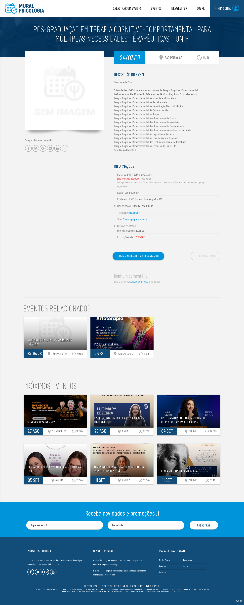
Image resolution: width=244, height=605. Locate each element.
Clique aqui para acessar (135, 219)
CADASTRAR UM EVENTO (127, 8)
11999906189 (134, 212)
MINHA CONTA (223, 8)
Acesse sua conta (139, 281)
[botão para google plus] (45, 572)
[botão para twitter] (38, 572)
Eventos (162, 566)
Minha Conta (164, 560)
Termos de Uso (136, 586)
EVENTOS (156, 8)
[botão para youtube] (53, 572)
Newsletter (187, 560)
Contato (162, 572)
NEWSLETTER (179, 8)
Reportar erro (205, 256)
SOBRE (201, 8)
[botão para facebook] (30, 572)
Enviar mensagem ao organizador (138, 256)
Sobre (185, 566)
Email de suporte (152, 586)
